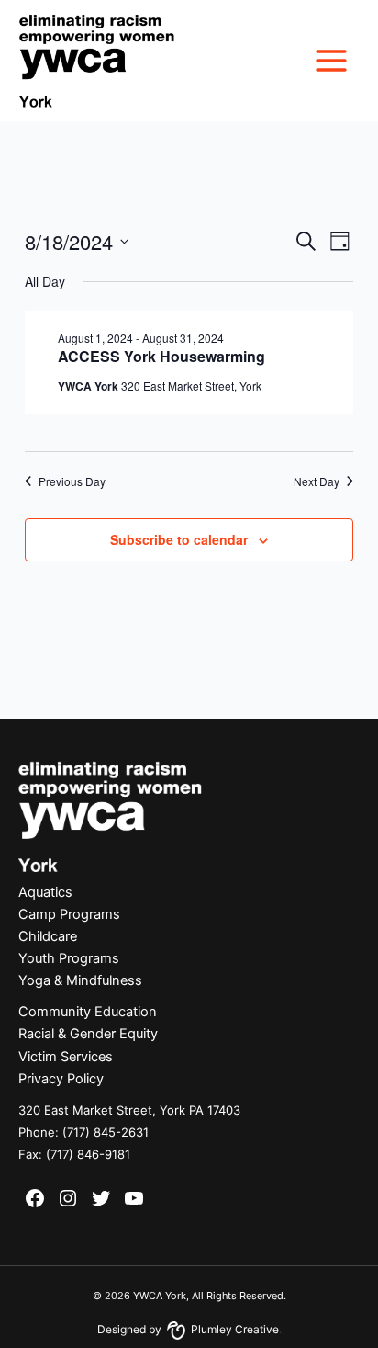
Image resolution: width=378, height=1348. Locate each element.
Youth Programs (68, 958)
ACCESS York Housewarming (161, 356)
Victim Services (65, 1056)
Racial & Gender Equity (88, 1033)
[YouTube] (133, 1198)
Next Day (316, 481)
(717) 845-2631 (105, 1132)
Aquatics (45, 892)
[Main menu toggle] (331, 60)
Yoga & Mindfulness (80, 980)
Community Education (87, 1011)
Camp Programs (69, 914)
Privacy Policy (61, 1078)
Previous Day (72, 481)
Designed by (188, 1329)
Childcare (47, 936)
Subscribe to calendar (179, 539)
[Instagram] (67, 1198)
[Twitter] (100, 1198)
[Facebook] (34, 1198)
